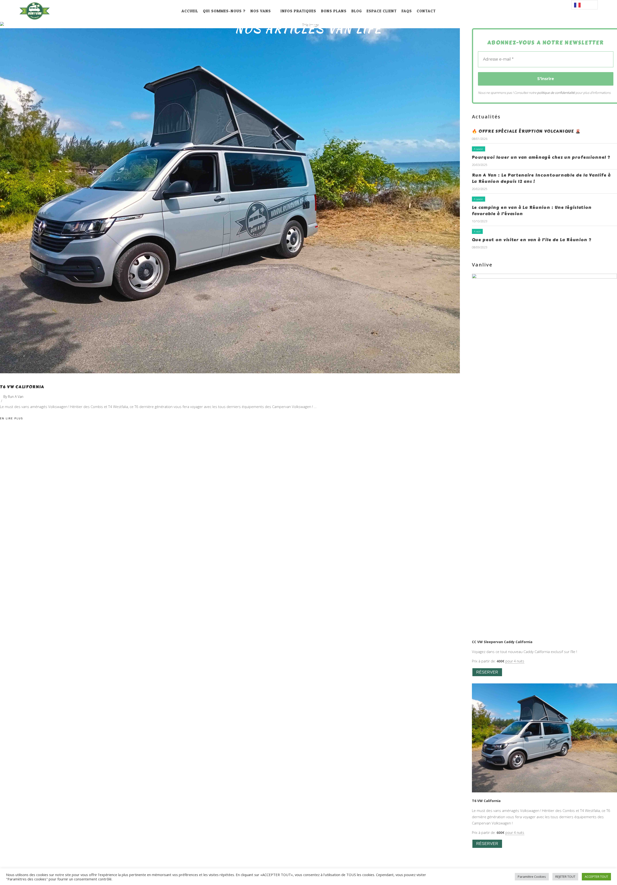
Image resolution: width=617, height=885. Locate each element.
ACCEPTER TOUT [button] (596, 876)
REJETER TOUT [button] (565, 876)
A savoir (478, 149)
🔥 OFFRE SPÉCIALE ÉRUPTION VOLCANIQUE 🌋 (526, 131)
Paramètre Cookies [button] (532, 876)
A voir (477, 231)
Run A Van (15, 396)
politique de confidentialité (556, 92)
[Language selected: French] (584, 4)
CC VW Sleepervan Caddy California (502, 642)
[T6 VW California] (230, 200)
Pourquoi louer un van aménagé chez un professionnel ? (541, 157)
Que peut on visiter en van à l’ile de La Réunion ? (531, 240)
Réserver (487, 672)
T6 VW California (22, 387)
